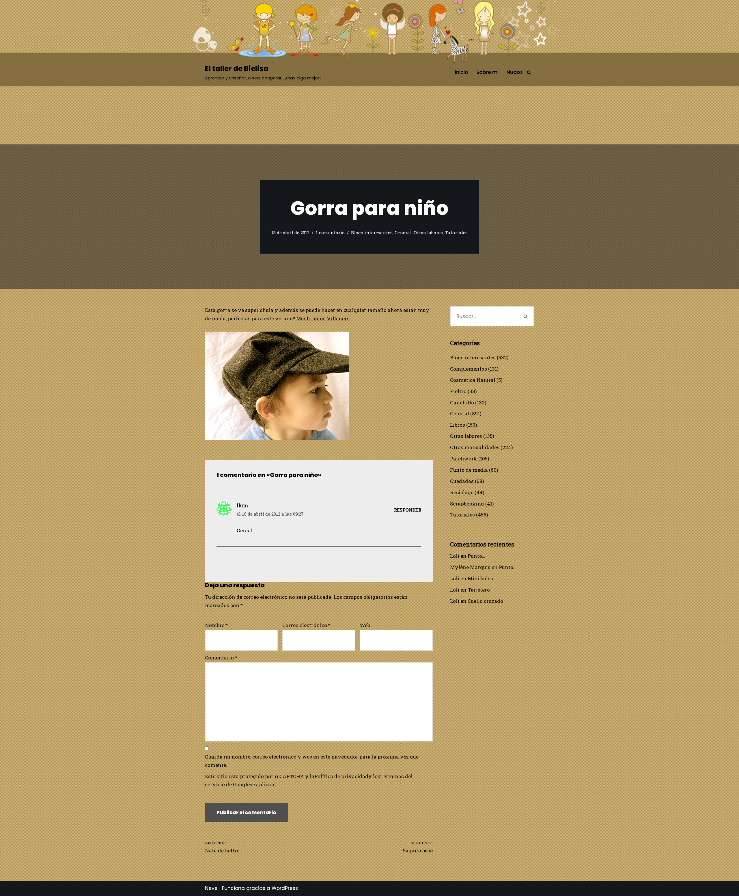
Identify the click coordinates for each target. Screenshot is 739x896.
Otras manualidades (474, 447)
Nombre (216, 625)
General (403, 232)
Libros (457, 424)
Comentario (221, 657)
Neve (211, 888)
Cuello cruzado (485, 601)
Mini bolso (480, 578)
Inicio (461, 72)
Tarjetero (479, 589)
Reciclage (461, 492)
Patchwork (463, 458)
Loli (454, 556)
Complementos (468, 368)
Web (365, 625)
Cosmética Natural (472, 380)
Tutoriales (456, 232)
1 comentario (330, 232)
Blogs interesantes (372, 232)
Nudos (515, 72)
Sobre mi (487, 72)
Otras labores (428, 232)
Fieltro (458, 391)
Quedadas (462, 481)
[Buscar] (529, 72)
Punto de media (469, 469)
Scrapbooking (467, 503)
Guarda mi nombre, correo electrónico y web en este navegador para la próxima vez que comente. (312, 760)
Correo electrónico (306, 625)
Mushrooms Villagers (323, 318)
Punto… (476, 556)
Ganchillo (462, 402)
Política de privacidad (341, 776)
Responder (407, 510)
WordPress (285, 888)
